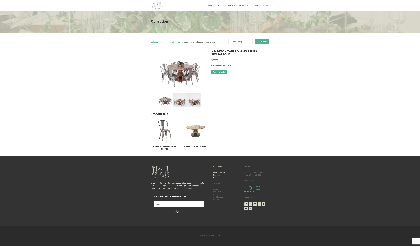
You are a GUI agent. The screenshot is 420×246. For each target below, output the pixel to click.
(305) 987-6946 (252, 187)
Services (241, 5)
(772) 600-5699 (252, 189)
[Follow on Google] (246, 208)
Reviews (216, 175)
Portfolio (231, 5)
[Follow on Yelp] (263, 204)
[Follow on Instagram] (250, 204)
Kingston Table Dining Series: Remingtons (198, 42)
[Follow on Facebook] (246, 204)
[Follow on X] (250, 208)
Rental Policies (219, 172)
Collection (155, 42)
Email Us (249, 192)
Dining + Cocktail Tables (170, 42)
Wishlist (266, 5)
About (249, 5)
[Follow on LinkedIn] (259, 204)
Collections (219, 5)
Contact (257, 5)
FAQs (215, 177)
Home (210, 5)
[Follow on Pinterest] (255, 204)
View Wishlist (261, 41)
